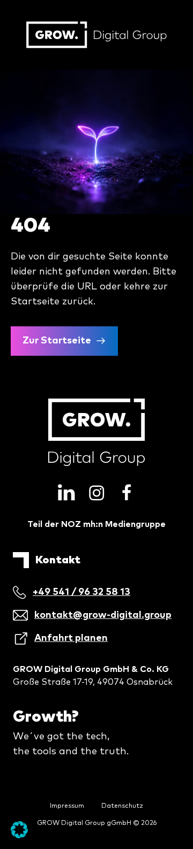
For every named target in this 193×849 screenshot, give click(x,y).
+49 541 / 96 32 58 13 (81, 592)
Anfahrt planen (71, 638)
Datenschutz (122, 806)
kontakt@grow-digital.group (103, 615)
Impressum (67, 806)
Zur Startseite (57, 341)
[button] (19, 829)
